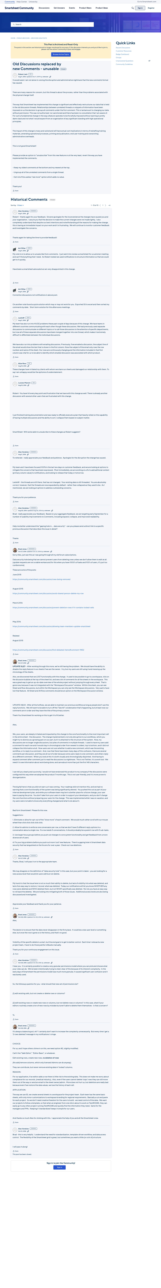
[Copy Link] (50, 77)
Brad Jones (22, 549)
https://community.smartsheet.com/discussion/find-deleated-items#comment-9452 (48, 650)
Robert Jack (22, 74)
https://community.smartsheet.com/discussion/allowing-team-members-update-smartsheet (51, 626)
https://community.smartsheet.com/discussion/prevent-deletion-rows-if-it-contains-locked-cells (53, 607)
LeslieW (21, 318)
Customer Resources (123, 51)
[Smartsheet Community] (19, 8)
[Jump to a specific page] (109, 205)
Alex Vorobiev (23, 211)
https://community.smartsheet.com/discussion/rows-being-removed (41, 579)
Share (15, 191)
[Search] (133, 8)
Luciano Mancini (24, 383)
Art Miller (22, 248)
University (33, 1)
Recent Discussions (123, 48)
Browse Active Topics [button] (61, 54)
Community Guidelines (124, 64)
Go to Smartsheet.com (146, 1)
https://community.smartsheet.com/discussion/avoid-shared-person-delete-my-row (48, 593)
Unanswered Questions (133, 61)
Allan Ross (22, 364)
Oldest (19, 205)
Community (10, 1)
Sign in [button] (59, 1167)
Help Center (22, 1)
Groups (118, 58)
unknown (45, 77)
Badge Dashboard (122, 54)
